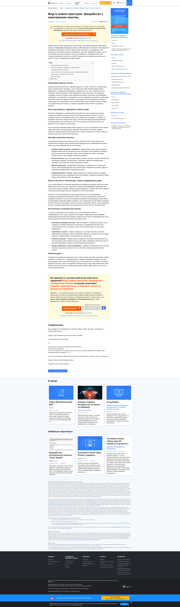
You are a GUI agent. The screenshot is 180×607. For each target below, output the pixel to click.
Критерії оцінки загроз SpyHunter (74, 580)
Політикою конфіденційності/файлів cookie (104, 547)
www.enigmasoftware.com (65, 519)
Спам (62, 21)
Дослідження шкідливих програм (78, 3)
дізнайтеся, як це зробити (95, 505)
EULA (82, 40)
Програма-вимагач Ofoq (117, 79)
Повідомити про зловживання (107, 567)
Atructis (113, 57)
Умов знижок (69, 505)
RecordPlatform (115, 102)
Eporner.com (114, 40)
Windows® (85, 38)
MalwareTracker (69, 563)
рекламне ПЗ (114, 407)
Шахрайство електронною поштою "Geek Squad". (60, 455)
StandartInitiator (115, 99)
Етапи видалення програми (59, 580)
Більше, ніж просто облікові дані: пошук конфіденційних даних (69, 72)
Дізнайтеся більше (77, 604)
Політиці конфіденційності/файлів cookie (83, 539)
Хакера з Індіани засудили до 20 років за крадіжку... (89, 404)
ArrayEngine (113, 402)
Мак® (90, 38)
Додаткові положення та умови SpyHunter (92, 580)
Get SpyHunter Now (119, 26)
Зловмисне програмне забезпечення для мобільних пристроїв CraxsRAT (121, 49)
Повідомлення (53, 78)
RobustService (114, 108)
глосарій (67, 567)
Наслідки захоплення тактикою (60, 69)
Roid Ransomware (115, 85)
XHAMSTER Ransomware (117, 46)
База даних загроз (53, 8)
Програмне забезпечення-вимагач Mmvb (121, 76)
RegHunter (85, 565)
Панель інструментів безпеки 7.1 (119, 69)
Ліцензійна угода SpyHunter (123, 559)
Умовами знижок (118, 547)
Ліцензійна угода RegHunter (123, 561)
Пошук (114, 3)
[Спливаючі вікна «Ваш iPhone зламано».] (90, 443)
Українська (121, 2)
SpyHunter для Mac (87, 561)
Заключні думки (55, 76)
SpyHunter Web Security (53, 561)
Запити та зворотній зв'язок (106, 565)
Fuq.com (113, 43)
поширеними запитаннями (57, 548)
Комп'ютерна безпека (84, 410)
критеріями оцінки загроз (69, 548)
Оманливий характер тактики (59, 65)
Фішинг (61, 8)
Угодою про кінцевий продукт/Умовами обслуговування (83, 547)
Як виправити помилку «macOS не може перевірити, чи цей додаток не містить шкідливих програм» (121, 127)
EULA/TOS (128, 504)
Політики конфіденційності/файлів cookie (57, 505)
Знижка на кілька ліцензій (103, 3)
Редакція (102, 559)
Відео (66, 565)
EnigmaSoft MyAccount (67, 528)
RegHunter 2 (51, 563)
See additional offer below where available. (70, 40)
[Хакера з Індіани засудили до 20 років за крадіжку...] (90, 393)
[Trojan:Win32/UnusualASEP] (61, 393)
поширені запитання (96, 496)
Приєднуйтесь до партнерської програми (107, 562)
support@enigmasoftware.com (117, 527)
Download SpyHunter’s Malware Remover (76, 34)
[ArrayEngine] (119, 393)
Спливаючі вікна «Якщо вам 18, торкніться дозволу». (118, 441)
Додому (61, 3)
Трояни (51, 408)
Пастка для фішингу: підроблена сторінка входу (65, 67)
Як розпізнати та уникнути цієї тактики (62, 74)
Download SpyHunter (69, 308)
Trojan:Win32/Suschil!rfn (117, 60)
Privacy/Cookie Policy (92, 40)
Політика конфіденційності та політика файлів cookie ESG (124, 569)
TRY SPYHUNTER (115, 598)
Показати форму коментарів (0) (58, 370)
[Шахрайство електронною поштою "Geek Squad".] (61, 443)
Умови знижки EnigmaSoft (123, 572)
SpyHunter (50, 559)
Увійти (130, 2)
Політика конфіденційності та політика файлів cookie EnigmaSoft (124, 565)
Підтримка (86, 3)
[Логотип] (52, 3)
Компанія (95, 3)
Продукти (69, 3)
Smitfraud (113, 63)
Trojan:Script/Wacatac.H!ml (117, 66)
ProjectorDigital (114, 105)
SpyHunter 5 (85, 559)
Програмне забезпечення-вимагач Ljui (120, 87)
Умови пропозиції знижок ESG (124, 574)
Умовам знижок (97, 539)
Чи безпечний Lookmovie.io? (118, 118)
